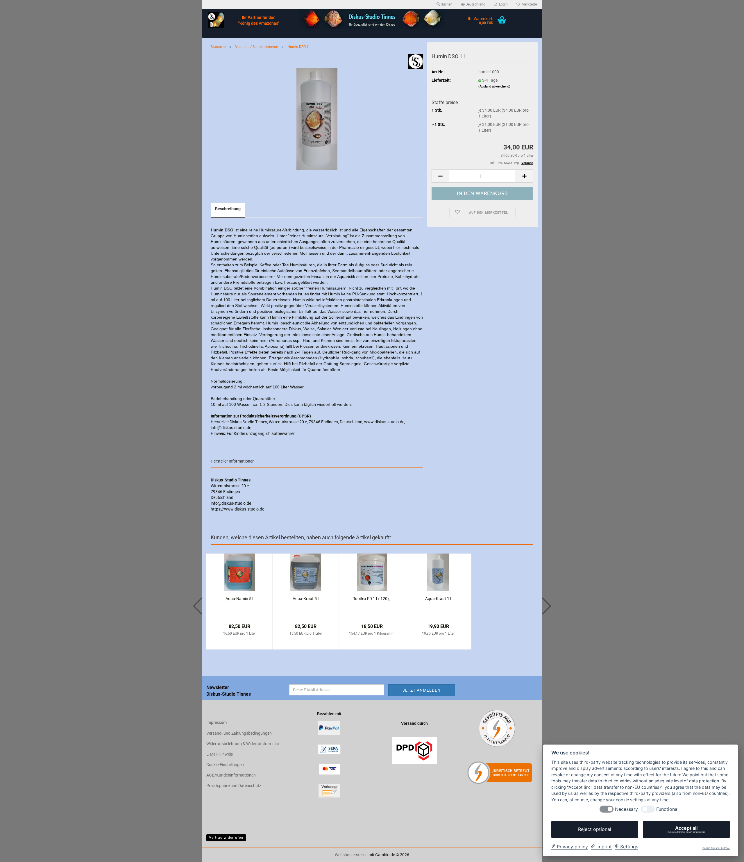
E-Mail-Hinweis (219, 754)
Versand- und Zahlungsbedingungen (239, 733)
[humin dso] (316, 119)
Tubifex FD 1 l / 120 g (372, 598)
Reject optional (594, 829)
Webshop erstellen (351, 854)
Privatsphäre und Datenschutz (233, 785)
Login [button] (502, 4)
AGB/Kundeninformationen (231, 775)
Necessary (626, 809)
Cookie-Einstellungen (225, 764)
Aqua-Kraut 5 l (306, 598)
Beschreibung (228, 208)
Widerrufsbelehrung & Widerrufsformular (242, 743)
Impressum (216, 722)
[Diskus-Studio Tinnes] (216, 20)
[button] (473, 4)
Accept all (686, 829)
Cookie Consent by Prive (716, 848)
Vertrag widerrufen (226, 838)
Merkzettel (529, 4)
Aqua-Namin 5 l (239, 598)
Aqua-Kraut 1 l (438, 598)
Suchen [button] (446, 4)
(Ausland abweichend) (494, 86)
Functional (667, 809)
